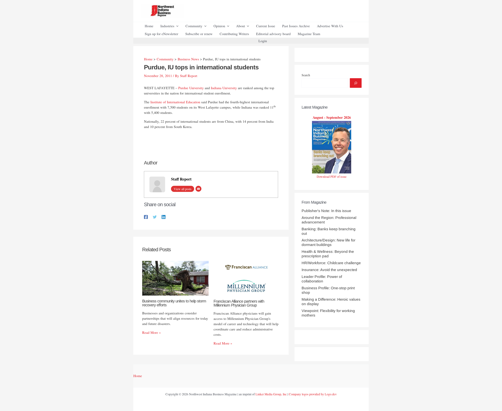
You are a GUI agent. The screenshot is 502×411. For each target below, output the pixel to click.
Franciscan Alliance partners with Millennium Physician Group (239, 303)
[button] (176, 26)
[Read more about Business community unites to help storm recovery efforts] (175, 277)
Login (262, 40)
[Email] (198, 189)
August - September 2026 (332, 117)
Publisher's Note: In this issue (326, 211)
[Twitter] (155, 216)
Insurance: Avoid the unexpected (329, 270)
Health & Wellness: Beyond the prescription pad (328, 254)
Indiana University (224, 87)
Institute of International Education (175, 102)
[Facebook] (146, 216)
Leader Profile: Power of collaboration (322, 279)
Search (306, 75)
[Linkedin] (164, 216)
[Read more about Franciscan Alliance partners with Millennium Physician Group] (247, 277)
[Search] (356, 83)
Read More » (151, 332)
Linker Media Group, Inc (271, 394)
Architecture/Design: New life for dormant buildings (328, 242)
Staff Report (181, 179)
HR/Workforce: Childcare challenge (331, 263)
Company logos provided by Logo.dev (313, 394)
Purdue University (191, 87)
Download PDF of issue (331, 176)
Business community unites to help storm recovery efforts (174, 303)
